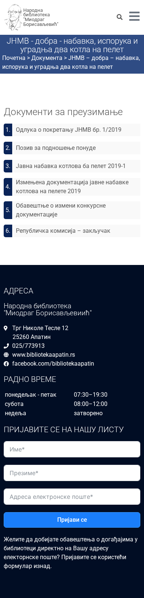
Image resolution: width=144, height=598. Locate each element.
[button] (134, 17)
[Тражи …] (119, 17)
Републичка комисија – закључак (63, 230)
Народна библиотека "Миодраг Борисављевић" (40, 17)
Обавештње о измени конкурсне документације (61, 210)
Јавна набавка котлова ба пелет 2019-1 (71, 165)
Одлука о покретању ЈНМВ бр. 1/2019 (68, 129)
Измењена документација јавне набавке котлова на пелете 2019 (72, 187)
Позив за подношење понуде (56, 147)
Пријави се (72, 519)
